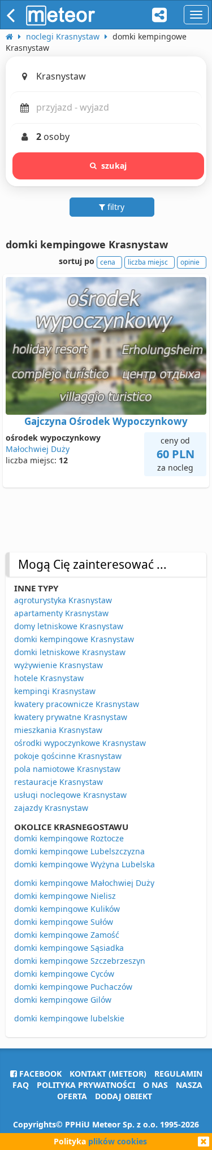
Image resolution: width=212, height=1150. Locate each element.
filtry (114, 206)
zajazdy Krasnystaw (51, 807)
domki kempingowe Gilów (62, 999)
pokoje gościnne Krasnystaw (68, 755)
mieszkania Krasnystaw (58, 730)
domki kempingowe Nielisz (65, 895)
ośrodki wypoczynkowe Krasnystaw (80, 743)
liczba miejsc (148, 262)
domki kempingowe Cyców (64, 973)
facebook (39, 1073)
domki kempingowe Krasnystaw (74, 639)
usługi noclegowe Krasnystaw (70, 794)
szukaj (114, 165)
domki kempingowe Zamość (66, 934)
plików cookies (117, 1141)
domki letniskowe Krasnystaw (70, 652)
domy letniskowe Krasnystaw (68, 626)
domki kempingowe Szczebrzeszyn (79, 960)
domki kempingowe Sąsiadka (69, 947)
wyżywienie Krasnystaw (58, 665)
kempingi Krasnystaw (55, 691)
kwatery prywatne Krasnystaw (70, 717)
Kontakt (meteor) (108, 1073)
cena (107, 262)
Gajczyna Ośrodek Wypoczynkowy (106, 421)
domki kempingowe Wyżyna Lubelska (84, 864)
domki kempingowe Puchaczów (73, 986)
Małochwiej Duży (38, 449)
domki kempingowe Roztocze (69, 838)
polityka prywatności (86, 1084)
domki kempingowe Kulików (67, 908)
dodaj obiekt (123, 1096)
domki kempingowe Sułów (63, 921)
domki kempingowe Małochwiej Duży (84, 882)
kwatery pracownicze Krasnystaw (76, 704)
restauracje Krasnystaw (58, 781)
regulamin (178, 1073)
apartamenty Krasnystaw (61, 613)
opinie (190, 262)
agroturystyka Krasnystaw (63, 600)
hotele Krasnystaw (49, 678)
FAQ (20, 1084)
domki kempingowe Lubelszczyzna (79, 851)
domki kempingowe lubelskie (69, 1018)
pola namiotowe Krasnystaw (67, 768)
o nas (155, 1084)
